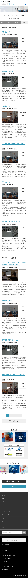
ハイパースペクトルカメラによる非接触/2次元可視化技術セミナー (14, 263)
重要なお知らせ (5, 528)
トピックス (4, 524)
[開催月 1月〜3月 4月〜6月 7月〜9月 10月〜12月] (10, 22)
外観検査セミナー (7, 106)
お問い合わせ (4, 518)
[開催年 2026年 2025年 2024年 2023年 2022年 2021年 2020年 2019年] (3, 22)
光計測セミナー (7, 32)
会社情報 (4, 521)
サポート (4, 505)
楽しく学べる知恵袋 (6, 514)
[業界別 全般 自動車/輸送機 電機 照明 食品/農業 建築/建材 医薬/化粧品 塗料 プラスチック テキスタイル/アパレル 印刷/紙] (17, 22)
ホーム (3, 495)
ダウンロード (4, 508)
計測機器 (4, 4)
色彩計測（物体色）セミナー (11, 71)
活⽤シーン (4, 501)
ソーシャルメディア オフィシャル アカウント (13, 539)
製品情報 (4, 498)
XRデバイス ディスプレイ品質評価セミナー (13, 376)
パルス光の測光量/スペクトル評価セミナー (13, 145)
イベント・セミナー (6, 511)
